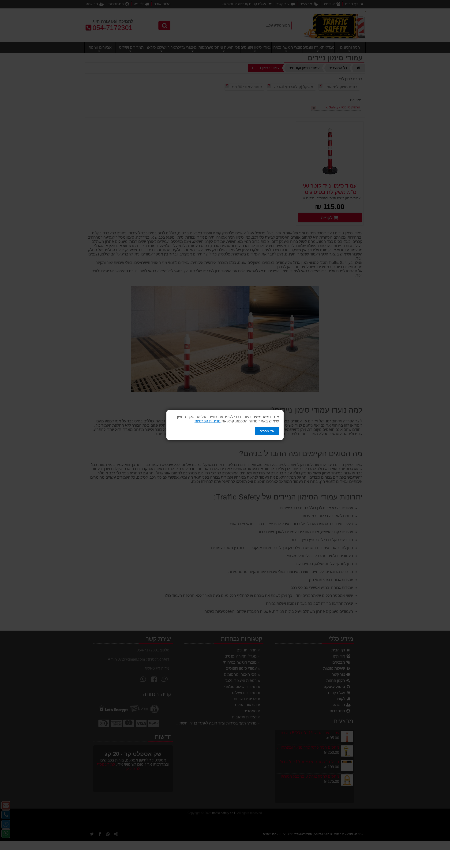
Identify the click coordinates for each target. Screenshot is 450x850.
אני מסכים (267, 431)
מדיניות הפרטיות (208, 421)
